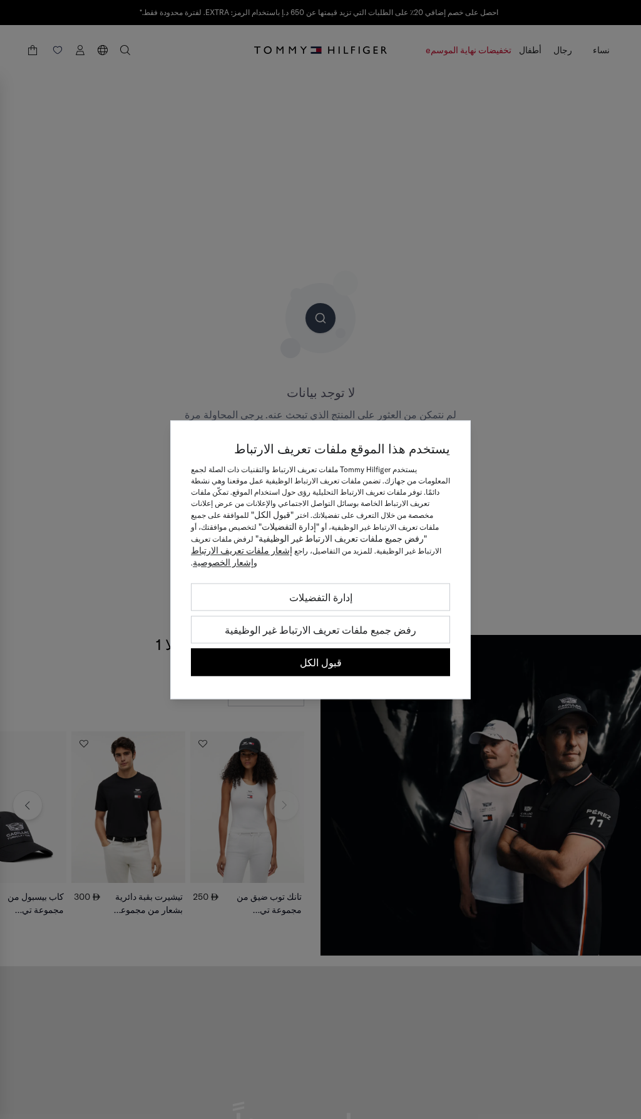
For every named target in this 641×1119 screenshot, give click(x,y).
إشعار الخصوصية (223, 561)
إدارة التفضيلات (320, 596)
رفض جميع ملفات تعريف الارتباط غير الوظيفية (320, 629)
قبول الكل (321, 662)
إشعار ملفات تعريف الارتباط (241, 549)
